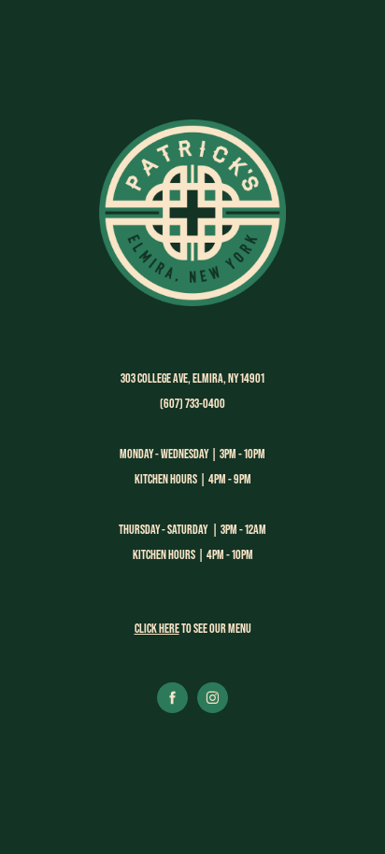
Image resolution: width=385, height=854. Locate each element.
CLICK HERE (157, 628)
